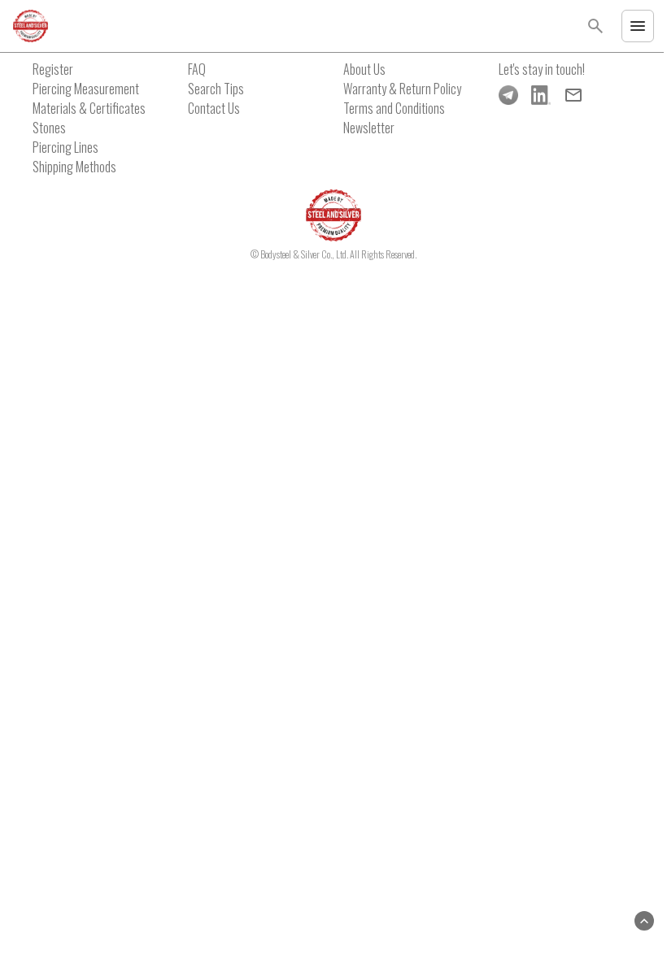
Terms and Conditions (394, 108)
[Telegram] (508, 95)
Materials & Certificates (89, 108)
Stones (49, 127)
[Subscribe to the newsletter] (573, 95)
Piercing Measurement (86, 88)
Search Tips (216, 88)
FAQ (197, 69)
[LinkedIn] (541, 95)
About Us (364, 69)
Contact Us (214, 108)
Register (53, 69)
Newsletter (369, 127)
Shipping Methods (74, 166)
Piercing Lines (65, 147)
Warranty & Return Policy (402, 88)
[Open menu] (637, 26)
